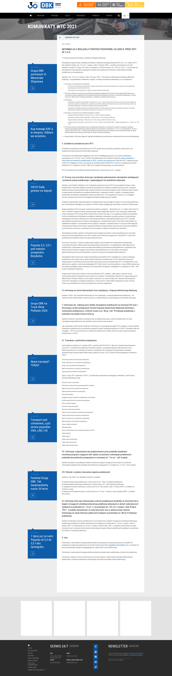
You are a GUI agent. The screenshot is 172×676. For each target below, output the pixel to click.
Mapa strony (33, 661)
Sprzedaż (54, 16)
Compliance (32, 667)
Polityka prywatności (33, 664)
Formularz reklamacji (36, 670)
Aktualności (32, 651)
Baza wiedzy (81, 16)
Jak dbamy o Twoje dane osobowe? (132, 655)
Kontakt (109, 16)
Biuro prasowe (33, 658)
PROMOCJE (95, 16)
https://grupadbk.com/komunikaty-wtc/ (116, 545)
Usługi (67, 16)
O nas (30, 648)
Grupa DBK (40, 16)
